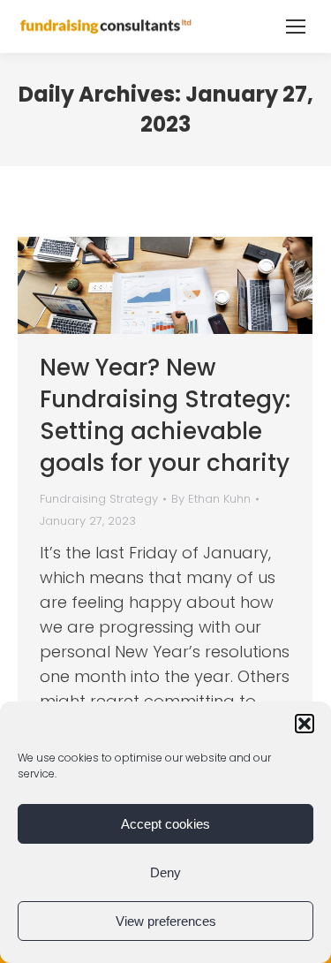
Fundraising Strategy (99, 498)
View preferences (166, 921)
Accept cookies (165, 823)
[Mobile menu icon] (295, 26)
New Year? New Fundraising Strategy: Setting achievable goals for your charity (165, 415)
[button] (304, 723)
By (211, 498)
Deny (165, 872)
